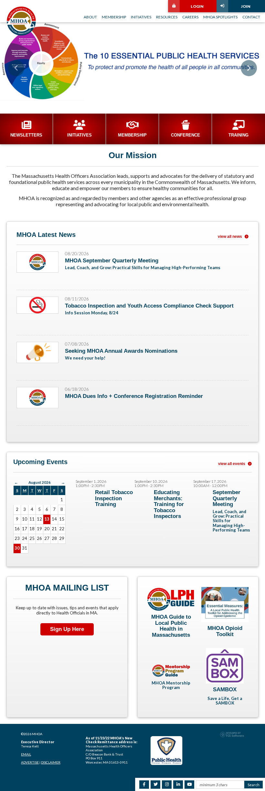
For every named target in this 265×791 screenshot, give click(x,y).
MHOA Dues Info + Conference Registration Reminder (134, 396)
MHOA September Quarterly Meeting (111, 261)
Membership (114, 17)
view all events (232, 463)
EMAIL (26, 754)
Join (245, 6)
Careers (190, 17)
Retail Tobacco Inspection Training (114, 498)
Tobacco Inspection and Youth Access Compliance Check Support (149, 306)
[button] (16, 68)
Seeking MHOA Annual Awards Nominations (121, 351)
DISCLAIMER (50, 762)
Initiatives (141, 17)
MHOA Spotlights (220, 17)
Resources (166, 17)
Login (197, 6)
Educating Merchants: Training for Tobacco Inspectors (169, 504)
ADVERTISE (30, 762)
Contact (251, 17)
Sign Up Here (67, 629)
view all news (230, 236)
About (90, 17)
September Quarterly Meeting (226, 498)
